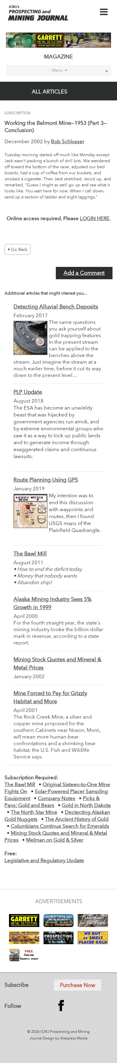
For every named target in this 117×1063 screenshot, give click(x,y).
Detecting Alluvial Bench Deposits (56, 307)
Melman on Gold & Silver (54, 840)
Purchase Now (77, 985)
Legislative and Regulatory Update (44, 860)
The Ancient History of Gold (77, 819)
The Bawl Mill (30, 554)
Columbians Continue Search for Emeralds (60, 826)
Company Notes (56, 798)
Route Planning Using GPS (46, 480)
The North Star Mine (34, 812)
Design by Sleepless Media (65, 1038)
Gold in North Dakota (86, 805)
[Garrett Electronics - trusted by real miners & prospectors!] (58, 40)
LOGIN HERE (95, 218)
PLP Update (28, 392)
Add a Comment (84, 273)
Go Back (19, 250)
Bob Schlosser (67, 141)
